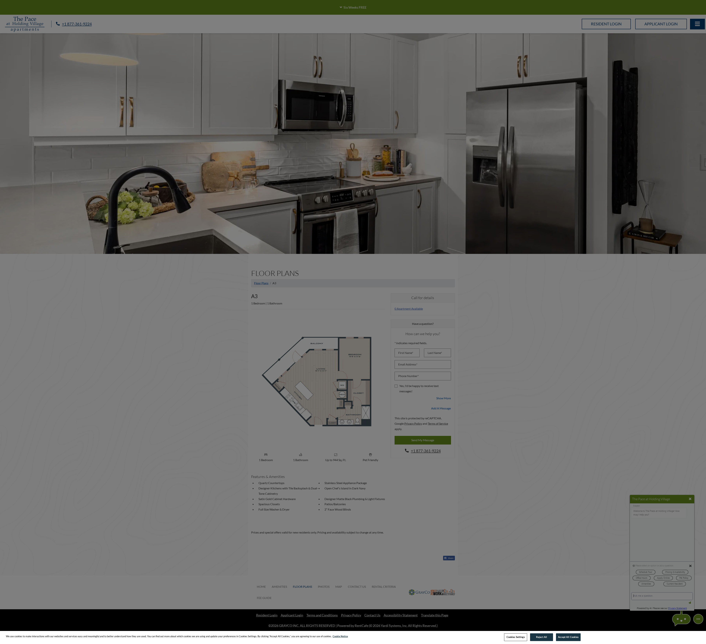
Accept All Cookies (568, 637)
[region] (353, 637)
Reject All (541, 637)
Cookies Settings (516, 637)
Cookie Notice (340, 636)
